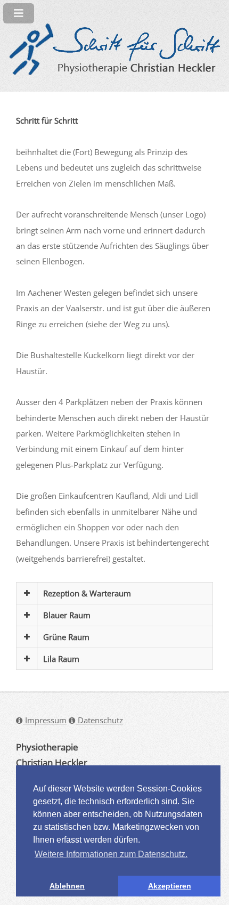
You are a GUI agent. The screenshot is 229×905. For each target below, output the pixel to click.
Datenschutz (99, 720)
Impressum (45, 720)
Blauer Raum (67, 615)
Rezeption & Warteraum (87, 593)
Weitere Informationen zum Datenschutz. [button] (111, 854)
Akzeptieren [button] (169, 886)
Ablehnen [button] (67, 886)
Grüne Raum (66, 637)
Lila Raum (61, 658)
